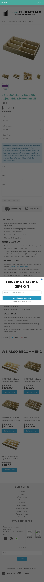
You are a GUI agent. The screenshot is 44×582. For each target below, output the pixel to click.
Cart (40, 2)
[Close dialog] (42, 279)
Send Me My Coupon (22, 298)
